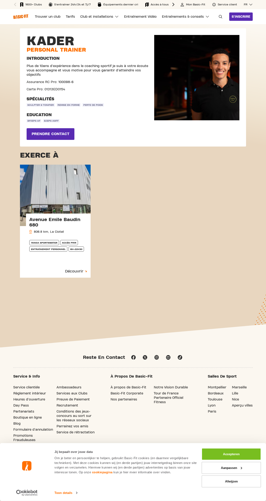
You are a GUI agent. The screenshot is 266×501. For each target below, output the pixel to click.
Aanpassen (229, 467)
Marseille (239, 387)
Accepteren (231, 454)
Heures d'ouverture (29, 399)
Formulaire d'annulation (33, 429)
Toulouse (215, 399)
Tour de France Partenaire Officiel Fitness (168, 398)
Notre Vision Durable (171, 387)
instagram (156, 357)
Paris (212, 411)
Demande (219, 16)
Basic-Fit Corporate (127, 393)
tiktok (180, 357)
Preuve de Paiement (73, 399)
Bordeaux (216, 393)
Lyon (212, 405)
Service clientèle (26, 387)
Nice (235, 399)
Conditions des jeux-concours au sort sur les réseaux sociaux (74, 416)
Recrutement (67, 405)
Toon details (63, 493)
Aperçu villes (242, 405)
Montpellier (217, 387)
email (168, 357)
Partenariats (23, 411)
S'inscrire (241, 16)
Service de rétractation (76, 432)
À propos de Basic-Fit (128, 387)
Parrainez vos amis (72, 426)
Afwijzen (231, 481)
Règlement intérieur (29, 393)
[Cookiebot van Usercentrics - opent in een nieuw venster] (27, 493)
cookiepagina (102, 472)
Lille (235, 393)
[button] (14, 4)
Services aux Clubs (72, 393)
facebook (133, 357)
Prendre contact (50, 134)
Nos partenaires (124, 399)
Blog (17, 423)
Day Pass (21, 405)
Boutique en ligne (27, 417)
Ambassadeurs (69, 387)
